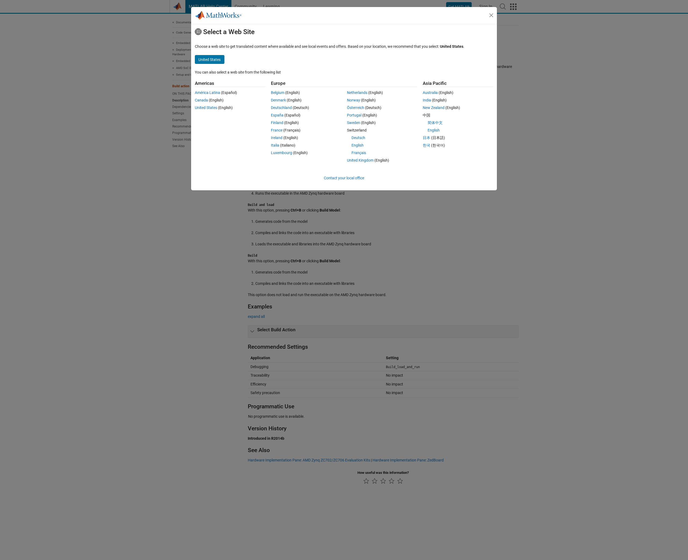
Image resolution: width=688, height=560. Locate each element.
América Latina (207, 92)
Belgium (277, 92)
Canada (201, 100)
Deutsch (358, 138)
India (427, 100)
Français (359, 153)
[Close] (491, 15)
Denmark (278, 100)
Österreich (355, 108)
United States (206, 108)
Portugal (354, 115)
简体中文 (435, 123)
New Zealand (434, 108)
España (277, 115)
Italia (275, 145)
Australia (430, 92)
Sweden (353, 123)
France (276, 130)
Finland (277, 123)
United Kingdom (360, 160)
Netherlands (357, 92)
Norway (353, 100)
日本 (426, 138)
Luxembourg (281, 153)
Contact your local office (344, 178)
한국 (426, 145)
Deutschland (281, 108)
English (358, 145)
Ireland (276, 138)
